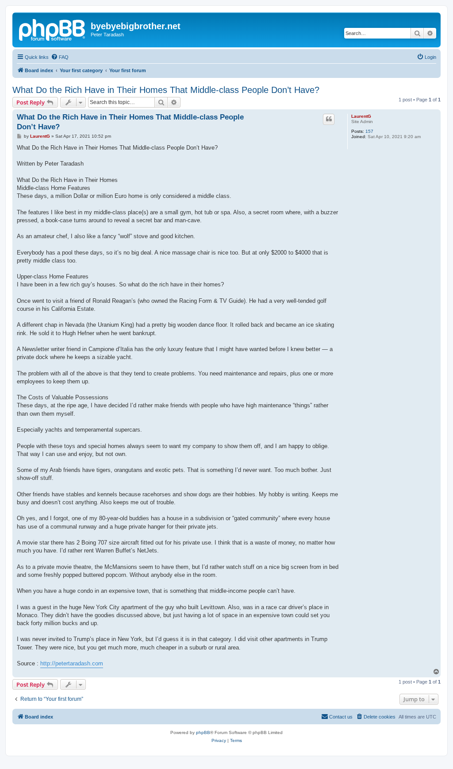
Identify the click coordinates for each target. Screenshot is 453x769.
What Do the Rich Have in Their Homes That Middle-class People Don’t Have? (165, 90)
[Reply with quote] (328, 119)
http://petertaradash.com (71, 663)
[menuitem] (60, 57)
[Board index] (53, 29)
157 (369, 131)
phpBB (203, 732)
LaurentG (361, 116)
